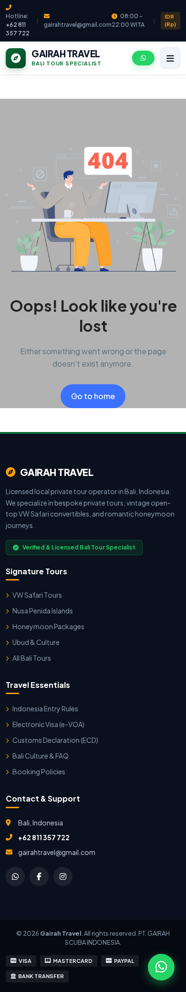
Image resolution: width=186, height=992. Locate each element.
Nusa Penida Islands (42, 610)
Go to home (93, 396)
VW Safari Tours (37, 595)
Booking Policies (38, 771)
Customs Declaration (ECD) (55, 740)
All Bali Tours (31, 658)
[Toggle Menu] (170, 58)
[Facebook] (39, 876)
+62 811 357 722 (44, 837)
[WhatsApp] (15, 876)
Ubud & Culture (36, 642)
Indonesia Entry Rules (45, 708)
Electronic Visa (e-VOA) (48, 724)
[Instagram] (62, 876)
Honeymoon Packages (48, 626)
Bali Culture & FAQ (40, 755)
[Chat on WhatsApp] (161, 967)
